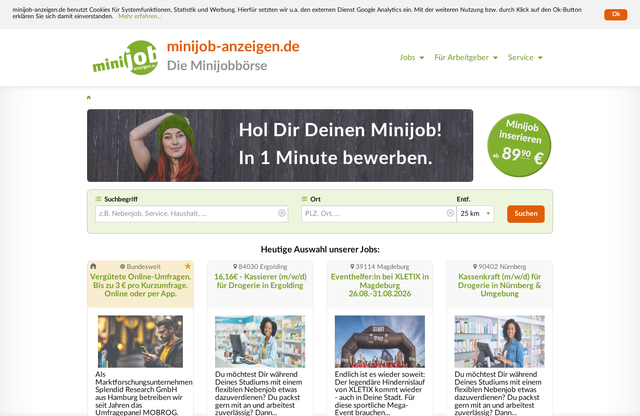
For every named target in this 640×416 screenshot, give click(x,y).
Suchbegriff (121, 199)
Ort (315, 199)
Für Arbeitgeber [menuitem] (462, 57)
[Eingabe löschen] (282, 213)
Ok (616, 14)
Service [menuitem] (521, 57)
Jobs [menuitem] (407, 57)
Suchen (526, 213)
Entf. (464, 199)
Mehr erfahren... (139, 16)
